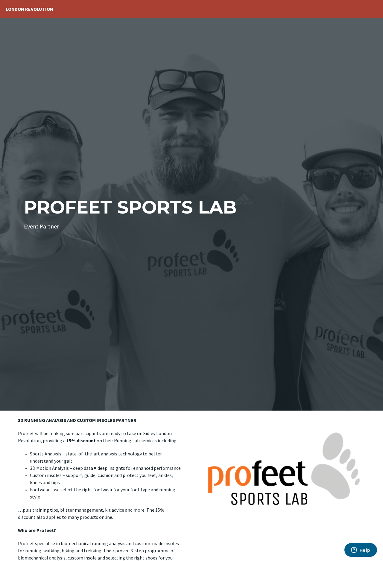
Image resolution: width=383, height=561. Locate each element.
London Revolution (29, 9)
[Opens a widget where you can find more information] (360, 550)
